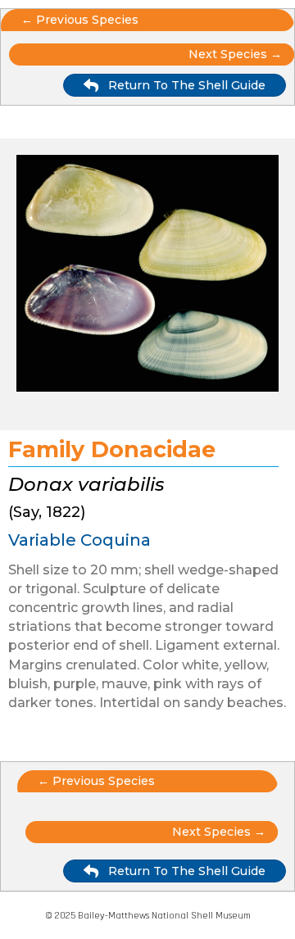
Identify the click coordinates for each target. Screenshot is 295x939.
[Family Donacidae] (147, 276)
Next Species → (219, 831)
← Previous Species (79, 19)
